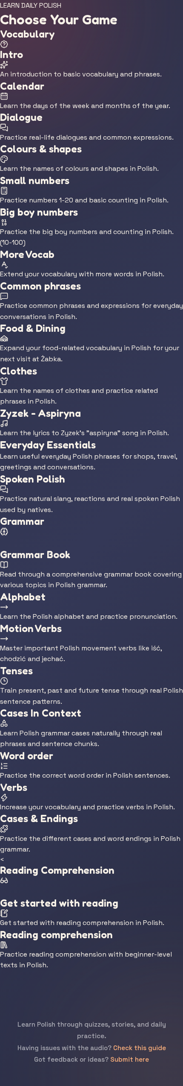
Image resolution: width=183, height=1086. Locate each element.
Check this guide (139, 1048)
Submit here (129, 1059)
